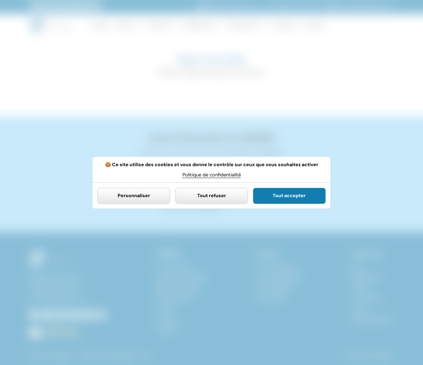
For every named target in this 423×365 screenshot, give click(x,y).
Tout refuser (211, 195)
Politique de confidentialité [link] (211, 174)
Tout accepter (289, 195)
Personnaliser (134, 195)
